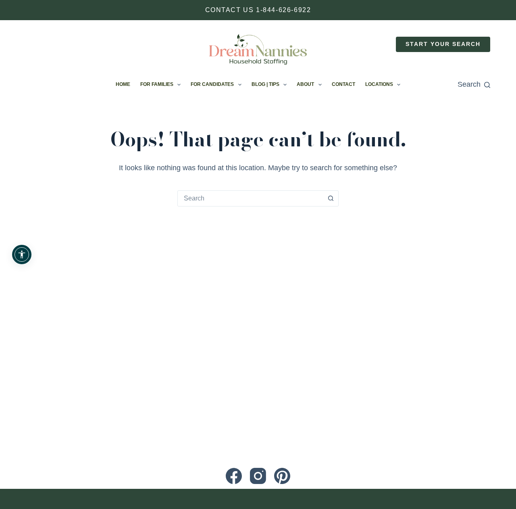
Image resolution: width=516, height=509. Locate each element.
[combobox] (250, 198)
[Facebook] (234, 476)
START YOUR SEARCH (443, 44)
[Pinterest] (282, 476)
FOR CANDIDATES (212, 84)
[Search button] (330, 198)
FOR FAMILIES (156, 84)
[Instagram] (258, 476)
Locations (379, 84)
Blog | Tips (265, 84)
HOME (123, 84)
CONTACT (343, 84)
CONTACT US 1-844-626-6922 (258, 9)
